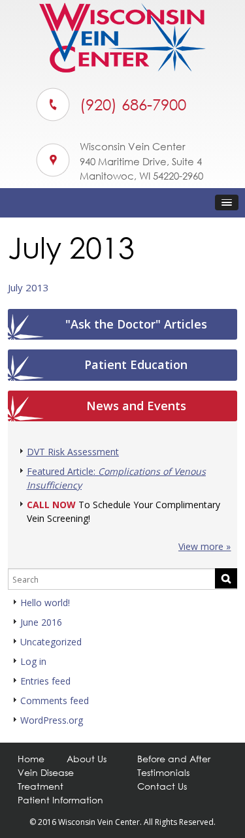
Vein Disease (46, 772)
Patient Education (136, 364)
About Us (86, 758)
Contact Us (162, 786)
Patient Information (60, 800)
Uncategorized (51, 642)
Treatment (40, 786)
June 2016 (41, 622)
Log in (33, 661)
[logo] (122, 69)
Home (31, 758)
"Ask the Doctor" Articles (136, 324)
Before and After (173, 758)
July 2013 (28, 287)
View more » (204, 546)
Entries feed (45, 681)
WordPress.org (51, 720)
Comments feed (54, 700)
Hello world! (45, 602)
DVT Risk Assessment (73, 451)
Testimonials (163, 772)
